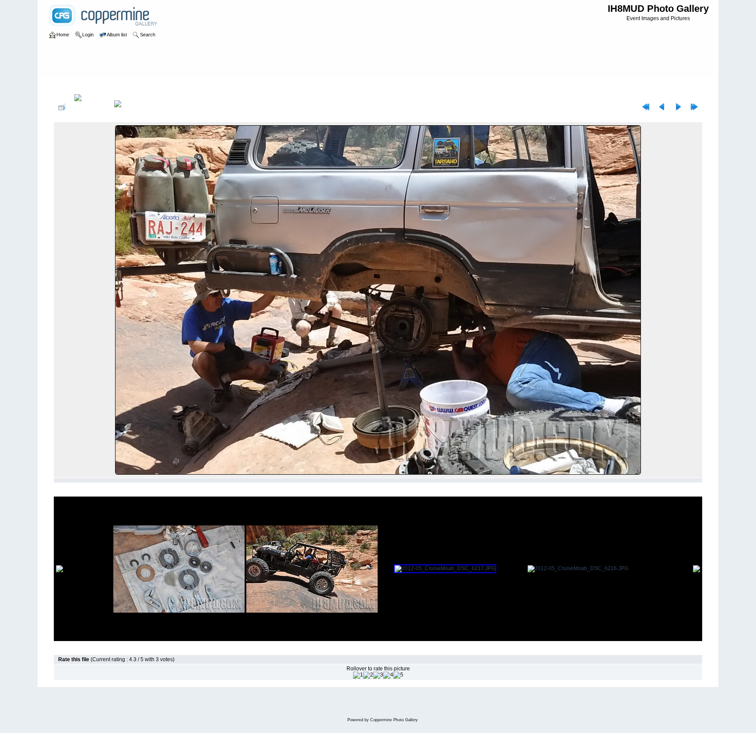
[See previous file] (662, 107)
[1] (358, 675)
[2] (368, 675)
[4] (388, 675)
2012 (89, 85)
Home (70, 85)
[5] (398, 675)
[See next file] (678, 107)
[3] (378, 675)
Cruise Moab (116, 85)
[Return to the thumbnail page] (62, 107)
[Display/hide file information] (89, 107)
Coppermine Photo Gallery (394, 720)
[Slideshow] (127, 107)
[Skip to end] (694, 107)
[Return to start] (646, 107)
